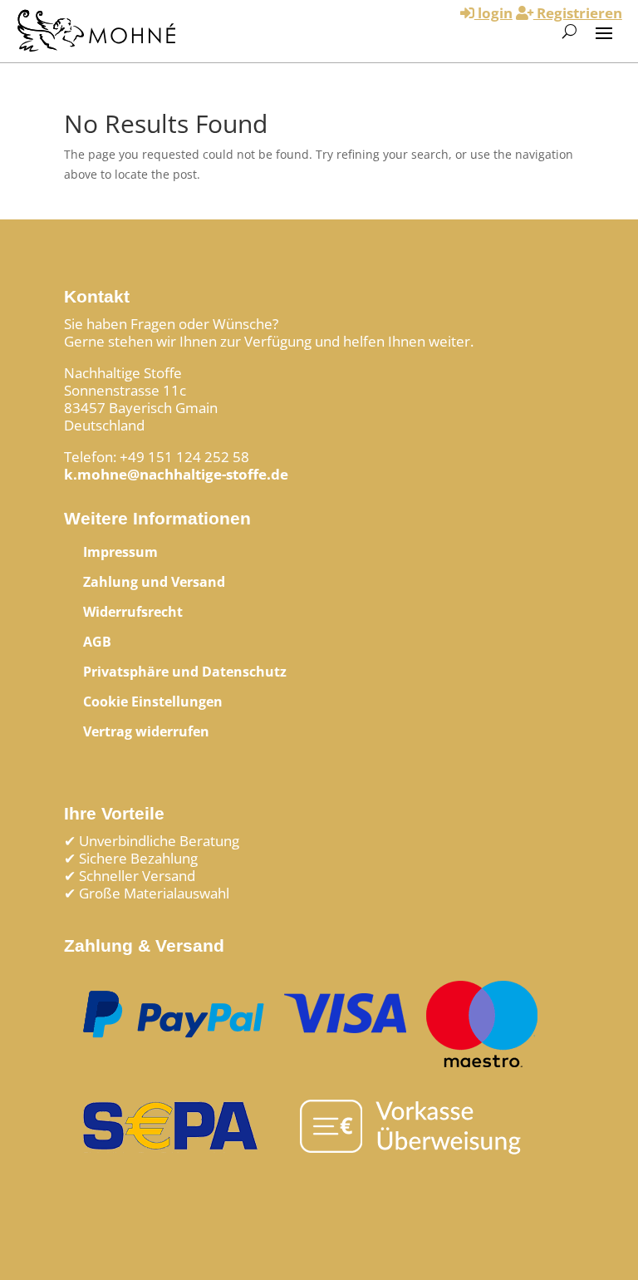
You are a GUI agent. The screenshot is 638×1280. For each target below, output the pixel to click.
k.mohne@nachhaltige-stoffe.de (176, 474)
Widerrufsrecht (133, 612)
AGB (97, 642)
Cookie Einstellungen (153, 701)
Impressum (120, 552)
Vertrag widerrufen (146, 731)
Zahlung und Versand (154, 582)
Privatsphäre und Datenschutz (185, 671)
